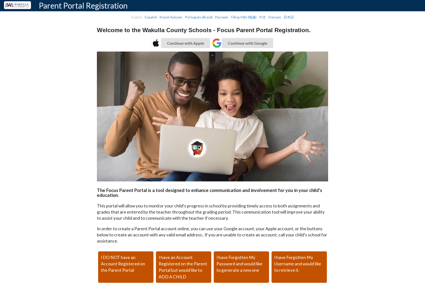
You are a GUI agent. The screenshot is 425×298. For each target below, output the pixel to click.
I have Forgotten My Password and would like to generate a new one (239, 264)
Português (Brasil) (198, 17)
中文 (262, 17)
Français (275, 17)
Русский (221, 17)
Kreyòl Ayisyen (170, 17)
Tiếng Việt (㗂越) (243, 17)
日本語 (289, 17)
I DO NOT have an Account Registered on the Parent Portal (123, 264)
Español (151, 17)
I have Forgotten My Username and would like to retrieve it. (297, 264)
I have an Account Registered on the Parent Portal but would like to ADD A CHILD (183, 267)
